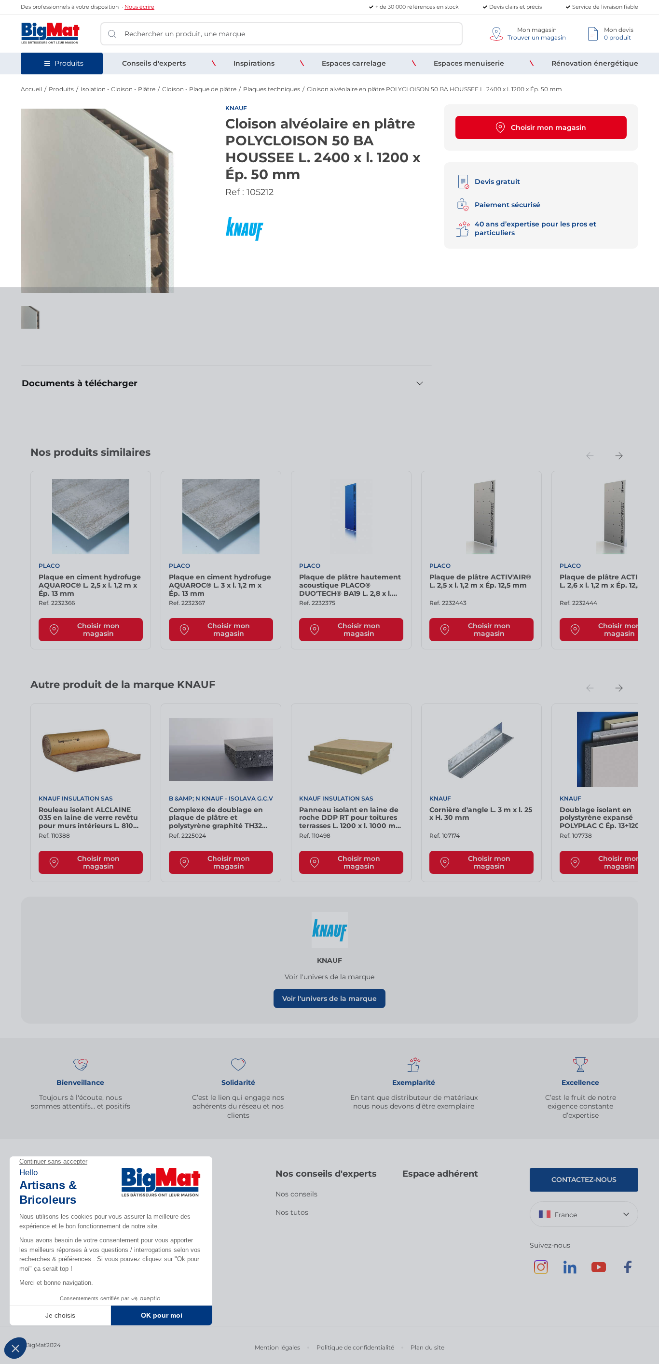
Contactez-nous (584, 1179)
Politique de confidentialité (355, 1347)
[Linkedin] (570, 1271)
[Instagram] (541, 1271)
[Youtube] (598, 1271)
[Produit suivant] (619, 455)
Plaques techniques (271, 89)
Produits (61, 89)
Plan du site (427, 1347)
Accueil (31, 89)
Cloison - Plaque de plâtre (199, 89)
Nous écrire (139, 6)
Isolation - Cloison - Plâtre (118, 89)
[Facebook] (627, 1271)
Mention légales (277, 1347)
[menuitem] (154, 63)
